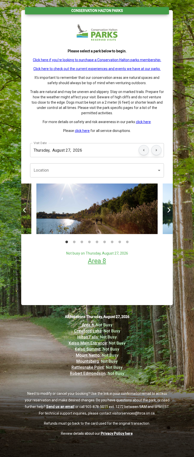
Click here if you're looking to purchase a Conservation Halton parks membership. (97, 60)
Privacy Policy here (117, 433)
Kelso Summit (88, 349)
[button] (97, 170)
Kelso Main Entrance (88, 343)
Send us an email (60, 407)
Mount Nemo (88, 355)
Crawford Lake (88, 331)
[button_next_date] (156, 150)
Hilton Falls (87, 337)
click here (143, 122)
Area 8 (97, 261)
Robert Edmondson (88, 373)
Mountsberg (87, 361)
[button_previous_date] (144, 150)
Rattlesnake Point (87, 367)
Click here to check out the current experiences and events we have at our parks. (97, 69)
